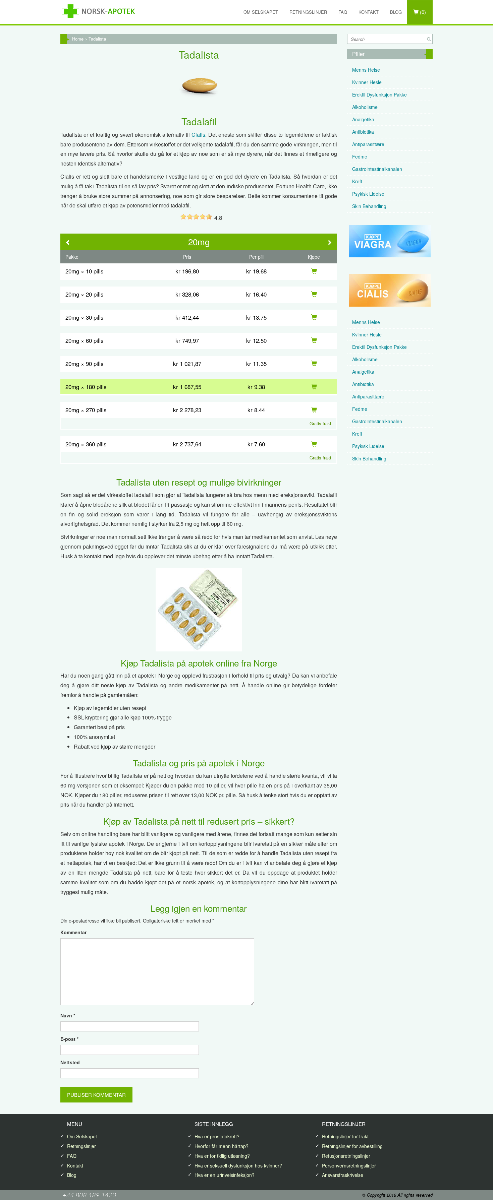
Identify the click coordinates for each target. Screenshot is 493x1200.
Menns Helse (366, 69)
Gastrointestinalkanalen (377, 169)
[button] (68, 243)
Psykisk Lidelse (368, 193)
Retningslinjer (308, 12)
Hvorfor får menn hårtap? (222, 1146)
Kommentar (73, 932)
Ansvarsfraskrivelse (342, 1175)
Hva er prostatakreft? (217, 1136)
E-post (69, 1038)
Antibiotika (363, 131)
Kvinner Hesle (367, 82)
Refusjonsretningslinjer (346, 1155)
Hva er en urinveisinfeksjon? (225, 1175)
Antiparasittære (368, 144)
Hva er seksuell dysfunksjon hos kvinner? (238, 1165)
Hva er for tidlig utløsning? (222, 1155)
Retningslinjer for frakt (345, 1136)
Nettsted (70, 1062)
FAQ (342, 12)
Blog (396, 12)
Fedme (359, 156)
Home (78, 39)
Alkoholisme (365, 107)
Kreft (357, 181)
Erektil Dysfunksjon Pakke (379, 94)
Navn (67, 1015)
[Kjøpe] (314, 270)
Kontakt (369, 12)
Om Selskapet (260, 12)
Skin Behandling (369, 206)
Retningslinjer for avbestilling (352, 1146)
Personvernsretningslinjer (349, 1165)
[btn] (429, 39)
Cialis (198, 134)
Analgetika (363, 119)
